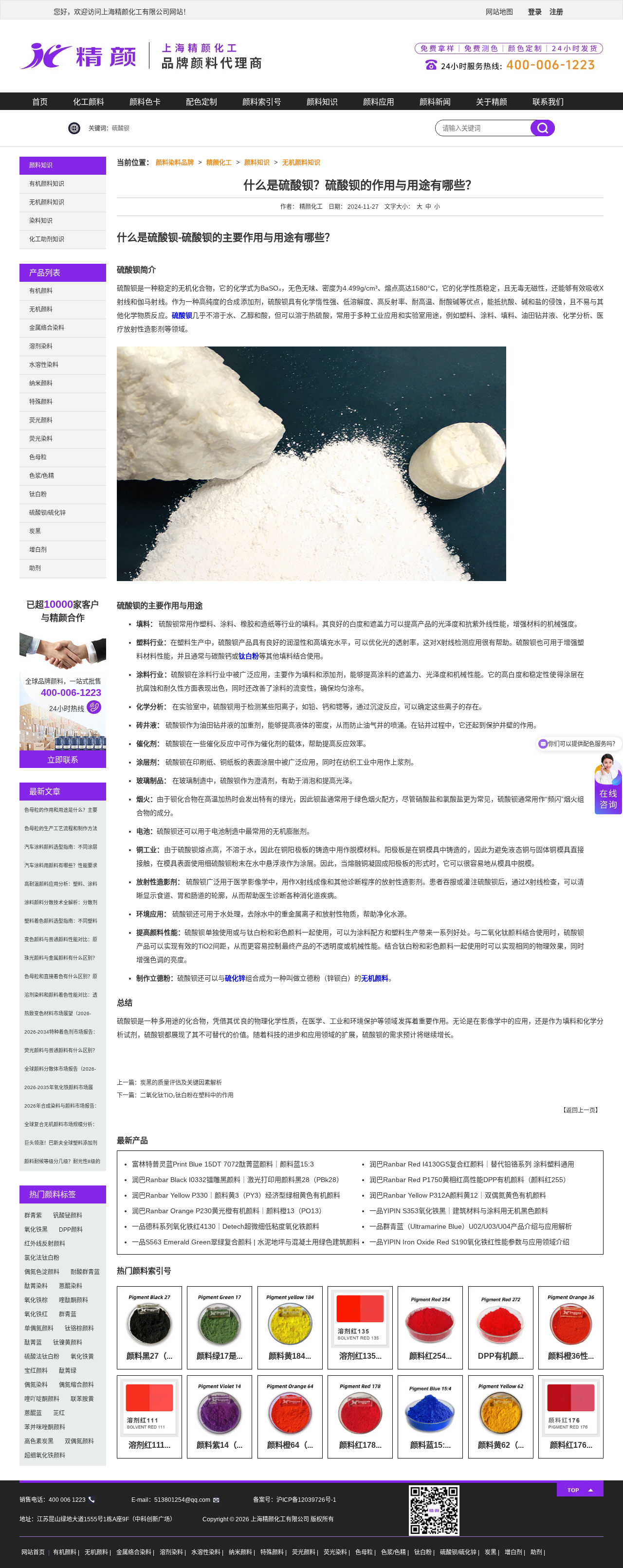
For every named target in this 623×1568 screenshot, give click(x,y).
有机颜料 (41, 291)
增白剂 (38, 550)
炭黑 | (493, 1552)
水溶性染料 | (208, 1552)
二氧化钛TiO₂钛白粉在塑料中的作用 (187, 1095)
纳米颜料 (41, 383)
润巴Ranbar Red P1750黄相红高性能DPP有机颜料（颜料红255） (469, 1180)
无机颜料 (374, 978)
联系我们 (548, 102)
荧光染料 (41, 439)
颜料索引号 (261, 102)
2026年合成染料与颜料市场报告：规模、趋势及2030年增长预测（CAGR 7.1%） (61, 1109)
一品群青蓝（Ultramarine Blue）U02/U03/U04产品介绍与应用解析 (470, 1226)
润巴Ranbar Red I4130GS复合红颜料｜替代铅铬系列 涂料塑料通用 (471, 1164)
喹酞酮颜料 (73, 1300)
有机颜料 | (67, 1552)
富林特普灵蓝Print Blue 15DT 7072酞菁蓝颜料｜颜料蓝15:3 (223, 1164)
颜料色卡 (145, 102)
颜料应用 (378, 102)
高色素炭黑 (39, 1441)
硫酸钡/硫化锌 (47, 513)
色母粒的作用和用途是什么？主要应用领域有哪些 (60, 813)
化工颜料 (88, 102)
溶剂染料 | (173, 1552)
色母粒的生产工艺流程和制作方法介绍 (60, 832)
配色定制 (201, 102)
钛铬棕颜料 (79, 1328)
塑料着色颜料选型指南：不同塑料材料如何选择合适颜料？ (60, 924)
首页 (40, 102)
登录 (535, 12)
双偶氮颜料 (79, 1441)
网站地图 (499, 12)
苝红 (59, 1413)
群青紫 (33, 1215)
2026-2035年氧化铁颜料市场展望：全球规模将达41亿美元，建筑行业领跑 (61, 1091)
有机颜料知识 (46, 184)
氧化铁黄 (82, 1356)
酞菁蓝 (33, 1342)
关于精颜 (491, 102)
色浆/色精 (41, 476)
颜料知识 (322, 102)
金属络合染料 (46, 328)
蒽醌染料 (70, 1286)
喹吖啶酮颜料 (41, 1399)
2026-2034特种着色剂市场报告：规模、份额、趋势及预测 (61, 1035)
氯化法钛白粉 (41, 1258)
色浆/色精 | (395, 1552)
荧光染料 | (337, 1552)
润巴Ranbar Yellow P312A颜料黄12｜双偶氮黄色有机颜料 (457, 1195)
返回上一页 (580, 1110)
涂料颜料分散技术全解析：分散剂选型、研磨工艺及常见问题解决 (60, 906)
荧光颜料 (41, 420)
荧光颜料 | (306, 1552)
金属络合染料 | (136, 1552)
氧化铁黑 (36, 1229)
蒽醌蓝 (33, 1413)
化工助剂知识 (46, 239)
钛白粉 (248, 656)
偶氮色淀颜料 (41, 1272)
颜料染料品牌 (175, 162)
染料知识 (41, 221)
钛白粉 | (425, 1552)
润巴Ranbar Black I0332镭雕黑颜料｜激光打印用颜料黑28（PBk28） (237, 1180)
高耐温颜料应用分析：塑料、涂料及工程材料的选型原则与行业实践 (60, 887)
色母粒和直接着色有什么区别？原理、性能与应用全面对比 (60, 980)
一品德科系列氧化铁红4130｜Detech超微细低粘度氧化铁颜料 (225, 1226)
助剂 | (538, 1552)
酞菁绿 (67, 1370)
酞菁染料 (36, 1286)
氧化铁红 (36, 1314)
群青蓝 (67, 1314)
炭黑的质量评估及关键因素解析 (181, 1082)
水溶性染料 (43, 365)
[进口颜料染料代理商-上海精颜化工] (311, 90)
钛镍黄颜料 (67, 1342)
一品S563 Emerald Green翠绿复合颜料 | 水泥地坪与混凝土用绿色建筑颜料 (246, 1242)
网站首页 (33, 1552)
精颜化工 (219, 162)
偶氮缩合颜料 (76, 1385)
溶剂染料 (41, 346)
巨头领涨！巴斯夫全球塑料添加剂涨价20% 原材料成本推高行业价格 (61, 1146)
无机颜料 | (98, 1552)
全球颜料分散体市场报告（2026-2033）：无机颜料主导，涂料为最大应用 (60, 1072)
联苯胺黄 (82, 1399)
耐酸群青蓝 (85, 1272)
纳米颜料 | (243, 1552)
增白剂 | (516, 1552)
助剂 (35, 568)
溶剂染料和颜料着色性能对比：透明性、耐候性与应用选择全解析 (60, 998)
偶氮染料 (36, 1385)
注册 (556, 12)
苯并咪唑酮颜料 (44, 1427)
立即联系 (62, 760)
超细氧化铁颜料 (44, 1455)
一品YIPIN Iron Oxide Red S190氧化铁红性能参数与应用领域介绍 (469, 1242)
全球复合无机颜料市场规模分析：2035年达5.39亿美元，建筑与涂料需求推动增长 (62, 1128)
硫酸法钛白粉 (41, 1356)
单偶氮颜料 (39, 1328)
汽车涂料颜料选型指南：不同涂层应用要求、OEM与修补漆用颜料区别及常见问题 (61, 850)
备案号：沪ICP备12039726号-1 (294, 1499)
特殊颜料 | (274, 1552)
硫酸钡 (182, 315)
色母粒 (38, 457)
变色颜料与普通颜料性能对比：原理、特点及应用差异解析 (60, 943)
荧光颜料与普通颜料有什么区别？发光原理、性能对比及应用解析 (60, 1054)
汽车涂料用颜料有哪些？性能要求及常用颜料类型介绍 (60, 869)
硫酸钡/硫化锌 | (460, 1552)
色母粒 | (366, 1552)
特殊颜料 (41, 402)
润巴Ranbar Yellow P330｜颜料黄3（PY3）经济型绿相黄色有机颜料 (236, 1195)
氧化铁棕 (36, 1300)
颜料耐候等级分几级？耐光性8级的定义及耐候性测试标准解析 (62, 1165)
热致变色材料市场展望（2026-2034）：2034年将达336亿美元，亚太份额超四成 (61, 1017)
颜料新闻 (435, 102)
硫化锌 (235, 978)
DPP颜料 (71, 1229)
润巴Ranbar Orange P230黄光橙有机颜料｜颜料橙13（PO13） (229, 1211)
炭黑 (35, 531)
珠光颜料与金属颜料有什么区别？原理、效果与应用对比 (60, 961)
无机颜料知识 (301, 162)
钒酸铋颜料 (67, 1215)
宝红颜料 (36, 1370)
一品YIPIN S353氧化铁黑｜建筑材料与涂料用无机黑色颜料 (458, 1211)
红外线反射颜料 (44, 1243)
